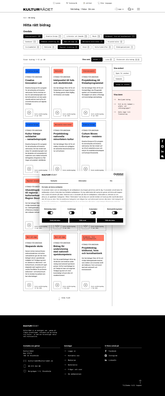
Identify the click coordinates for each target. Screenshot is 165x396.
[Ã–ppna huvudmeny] (138, 9)
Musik (96, 36)
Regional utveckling (68, 47)
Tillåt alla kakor (110, 220)
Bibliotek (49, 47)
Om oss (91, 9)
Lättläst (89, 3)
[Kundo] (162, 156)
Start (25, 17)
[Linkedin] (162, 151)
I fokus (84, 9)
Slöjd (86, 47)
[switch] (71, 212)
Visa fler (65, 298)
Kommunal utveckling (49, 42)
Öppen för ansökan (122, 73)
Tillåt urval (82, 220)
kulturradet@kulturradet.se (40, 361)
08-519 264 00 (34, 366)
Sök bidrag (74, 9)
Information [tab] (82, 181)
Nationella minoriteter (92, 42)
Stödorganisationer (124, 47)
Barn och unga (70, 42)
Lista (107, 59)
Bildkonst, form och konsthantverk (120, 36)
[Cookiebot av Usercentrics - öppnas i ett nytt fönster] (115, 174)
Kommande (119, 79)
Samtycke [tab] (54, 181)
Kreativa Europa (53, 36)
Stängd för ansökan (122, 84)
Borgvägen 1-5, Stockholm (39, 371)
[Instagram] (162, 146)
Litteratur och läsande (77, 36)
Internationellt (32, 36)
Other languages (106, 3)
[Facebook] (162, 141)
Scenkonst (30, 42)
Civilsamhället (31, 47)
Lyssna (58, 3)
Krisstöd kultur (115, 42)
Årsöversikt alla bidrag (125, 59)
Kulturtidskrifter (102, 47)
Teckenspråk (73, 3)
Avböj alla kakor (55, 220)
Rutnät (95, 59)
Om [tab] (111, 181)
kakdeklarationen (66, 201)
